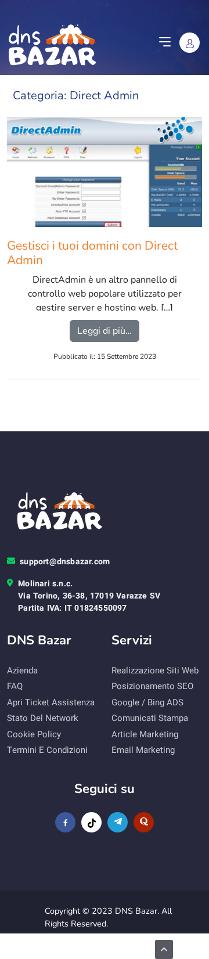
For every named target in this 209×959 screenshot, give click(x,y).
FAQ (15, 686)
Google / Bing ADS (147, 702)
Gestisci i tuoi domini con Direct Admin (92, 253)
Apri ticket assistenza (51, 702)
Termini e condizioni (47, 750)
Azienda (22, 670)
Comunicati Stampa (149, 718)
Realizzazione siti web (155, 670)
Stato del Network (42, 718)
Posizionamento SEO (152, 686)
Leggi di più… (108, 330)
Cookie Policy (34, 734)
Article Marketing (144, 734)
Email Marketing (143, 750)
